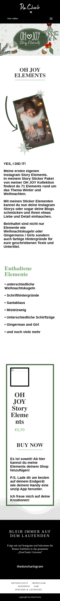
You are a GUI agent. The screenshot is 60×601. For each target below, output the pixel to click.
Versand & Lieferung (28, 589)
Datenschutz (19, 583)
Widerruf (24, 586)
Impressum (39, 583)
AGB (36, 586)
